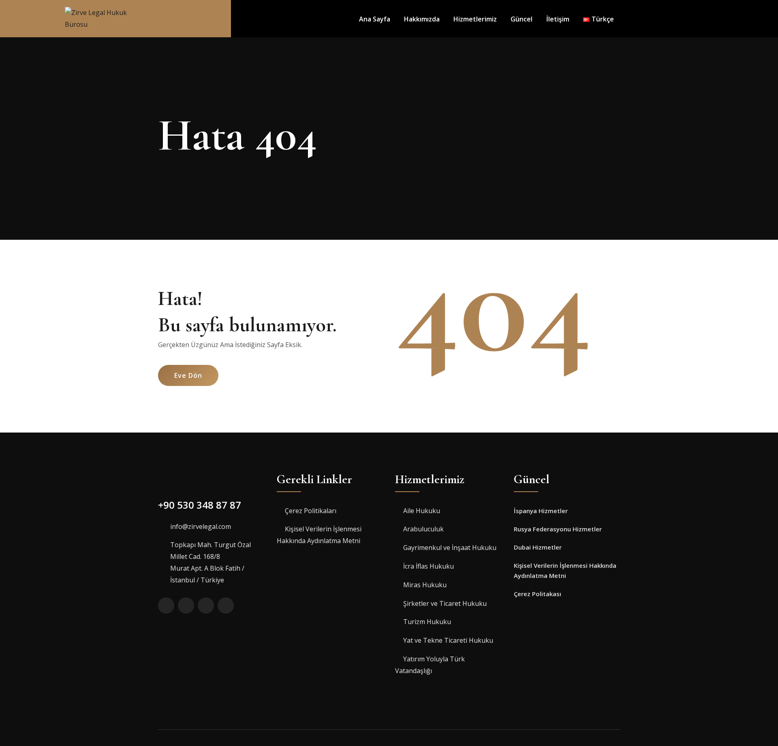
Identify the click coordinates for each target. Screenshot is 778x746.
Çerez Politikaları (310, 510)
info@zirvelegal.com (200, 526)
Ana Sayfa (374, 19)
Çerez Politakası (537, 594)
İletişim (557, 19)
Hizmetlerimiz (475, 19)
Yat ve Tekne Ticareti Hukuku (448, 640)
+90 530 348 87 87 (199, 505)
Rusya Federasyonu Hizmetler (558, 529)
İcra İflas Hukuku (428, 566)
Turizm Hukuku (427, 621)
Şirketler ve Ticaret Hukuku (445, 603)
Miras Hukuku (425, 584)
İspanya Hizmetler (541, 511)
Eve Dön (188, 375)
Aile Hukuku (421, 510)
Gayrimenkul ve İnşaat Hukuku (449, 547)
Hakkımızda (422, 19)
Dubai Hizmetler (538, 547)
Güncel (521, 19)
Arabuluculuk (423, 528)
